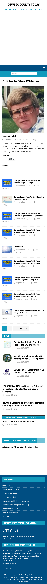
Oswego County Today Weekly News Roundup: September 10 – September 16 (29, 214)
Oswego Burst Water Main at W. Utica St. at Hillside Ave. (29, 371)
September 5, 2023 (23, 266)
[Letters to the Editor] (7, 312)
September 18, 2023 (24, 219)
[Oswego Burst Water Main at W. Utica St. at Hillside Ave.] (7, 372)
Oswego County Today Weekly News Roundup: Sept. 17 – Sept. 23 (27, 181)
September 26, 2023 (24, 185)
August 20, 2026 (11, 425)
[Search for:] (24, 73)
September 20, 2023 (24, 202)
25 (21, 328)
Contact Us (6, 485)
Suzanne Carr (19, 246)
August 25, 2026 (22, 348)
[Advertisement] (23, 40)
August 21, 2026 (11, 409)
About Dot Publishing (10, 508)
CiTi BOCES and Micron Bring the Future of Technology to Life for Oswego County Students (22, 388)
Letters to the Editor (9, 493)
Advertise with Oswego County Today (20, 440)
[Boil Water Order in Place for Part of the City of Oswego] (7, 344)
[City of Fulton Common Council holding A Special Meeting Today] (7, 358)
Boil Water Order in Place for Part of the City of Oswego (27, 343)
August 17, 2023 (22, 316)
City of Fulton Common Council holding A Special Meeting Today (29, 357)
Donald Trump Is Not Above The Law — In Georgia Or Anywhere (29, 311)
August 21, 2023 (22, 299)
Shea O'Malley (30, 139)
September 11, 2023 (24, 235)
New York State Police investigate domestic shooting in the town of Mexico (23, 404)
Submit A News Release (10, 489)
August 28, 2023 (22, 283)
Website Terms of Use (10, 512)
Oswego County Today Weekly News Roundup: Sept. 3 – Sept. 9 (27, 231)
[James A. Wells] (23, 109)
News (6, 336)
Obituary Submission (9, 497)
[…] (33, 151)
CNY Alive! (10, 530)
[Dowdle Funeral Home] (7, 249)
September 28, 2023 (13, 139)
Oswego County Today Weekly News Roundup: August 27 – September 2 (27, 262)
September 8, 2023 (23, 249)
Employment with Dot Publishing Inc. (15, 501)
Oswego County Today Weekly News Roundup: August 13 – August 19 (27, 295)
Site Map (5, 516)
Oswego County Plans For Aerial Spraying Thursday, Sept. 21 (29, 198)
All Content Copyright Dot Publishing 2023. (17, 551)
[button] (43, 68)
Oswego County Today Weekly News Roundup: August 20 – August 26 (27, 278)
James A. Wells (9, 136)
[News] (7, 183)
